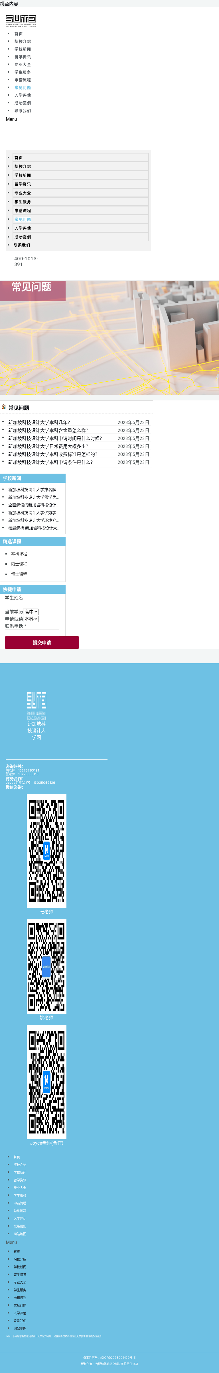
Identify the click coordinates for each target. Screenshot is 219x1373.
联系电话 (15, 626)
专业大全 (23, 64)
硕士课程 (19, 563)
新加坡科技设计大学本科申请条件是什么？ (51, 462)
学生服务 (23, 72)
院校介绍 (23, 41)
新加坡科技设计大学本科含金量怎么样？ (49, 430)
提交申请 (42, 642)
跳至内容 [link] (9, 4)
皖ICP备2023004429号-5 (118, 1357)
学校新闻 (23, 49)
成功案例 (23, 103)
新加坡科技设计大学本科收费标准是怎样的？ (54, 454)
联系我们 (23, 111)
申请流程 (23, 80)
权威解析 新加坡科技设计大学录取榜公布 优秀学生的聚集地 (61, 528)
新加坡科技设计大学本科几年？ (40, 422)
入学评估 (23, 95)
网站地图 (20, 1234)
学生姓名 (14, 598)
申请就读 (14, 619)
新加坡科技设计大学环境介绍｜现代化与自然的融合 (54, 520)
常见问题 (23, 87)
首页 (19, 34)
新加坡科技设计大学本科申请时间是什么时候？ (56, 438)
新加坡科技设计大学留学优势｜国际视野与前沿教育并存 (58, 497)
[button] (78, 119)
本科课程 (19, 553)
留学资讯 (23, 57)
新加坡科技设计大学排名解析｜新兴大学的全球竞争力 (56, 489)
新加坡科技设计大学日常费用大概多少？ (49, 446)
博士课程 (19, 574)
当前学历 (14, 612)
